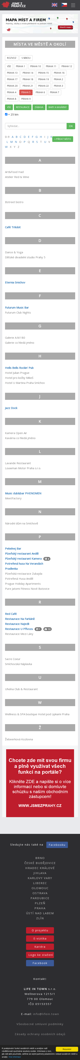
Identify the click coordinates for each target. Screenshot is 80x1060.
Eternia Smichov (15, 282)
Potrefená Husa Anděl (19, 578)
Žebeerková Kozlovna (19, 739)
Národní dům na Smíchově (21, 523)
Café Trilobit (13, 227)
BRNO (40, 858)
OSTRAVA (40, 893)
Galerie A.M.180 (15, 337)
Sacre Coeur (12, 659)
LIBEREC (40, 883)
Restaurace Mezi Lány (19, 634)
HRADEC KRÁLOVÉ (40, 868)
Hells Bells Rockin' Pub (19, 368)
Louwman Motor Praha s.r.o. (23, 468)
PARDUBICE (40, 898)
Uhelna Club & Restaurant (21, 689)
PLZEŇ (40, 903)
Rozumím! (67, 1049)
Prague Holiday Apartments (23, 583)
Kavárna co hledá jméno (20, 438)
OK (71, 126)
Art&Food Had (14, 172)
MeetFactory (13, 498)
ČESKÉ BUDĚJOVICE (40, 863)
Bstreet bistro (14, 202)
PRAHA (40, 908)
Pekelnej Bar (13, 548)
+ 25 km (12, 114)
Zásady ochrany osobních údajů (40, 1034)
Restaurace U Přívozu (19, 629)
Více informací (15, 1056)
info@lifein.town (46, 1014)
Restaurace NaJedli (17, 624)
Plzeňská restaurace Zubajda (23, 573)
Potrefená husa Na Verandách (24, 563)
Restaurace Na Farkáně (20, 619)
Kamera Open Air (16, 433)
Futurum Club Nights (18, 312)
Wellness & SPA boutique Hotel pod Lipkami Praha (37, 714)
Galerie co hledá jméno (19, 342)
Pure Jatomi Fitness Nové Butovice (27, 588)
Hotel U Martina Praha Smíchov (25, 383)
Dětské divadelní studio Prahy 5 (25, 257)
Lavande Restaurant (18, 463)
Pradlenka (11, 568)
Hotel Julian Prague (17, 373)
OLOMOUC (40, 888)
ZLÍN (40, 918)
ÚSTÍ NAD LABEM (40, 913)
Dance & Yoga (14, 252)
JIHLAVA (40, 873)
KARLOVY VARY (40, 878)
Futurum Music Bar (17, 307)
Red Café (11, 614)
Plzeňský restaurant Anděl (22, 553)
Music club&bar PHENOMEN (23, 493)
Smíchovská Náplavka (18, 664)
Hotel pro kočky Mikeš (19, 378)
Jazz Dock (11, 408)
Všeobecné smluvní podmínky (40, 1024)
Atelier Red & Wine (17, 177)
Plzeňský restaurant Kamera (23, 558)
